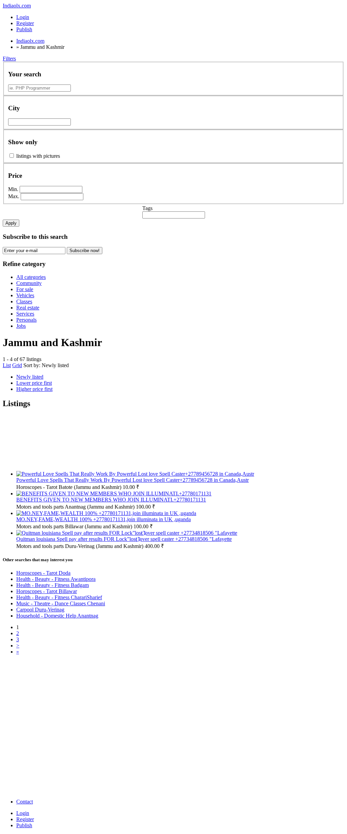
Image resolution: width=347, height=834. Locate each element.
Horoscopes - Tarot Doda (43, 573)
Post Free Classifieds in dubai (131, 738)
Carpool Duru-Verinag (40, 609)
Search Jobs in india (38, 729)
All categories (31, 277)
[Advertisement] (180, 443)
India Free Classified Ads (127, 709)
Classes (24, 301)
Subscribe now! (84, 250)
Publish (24, 825)
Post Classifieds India (40, 738)
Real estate (27, 307)
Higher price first (34, 389)
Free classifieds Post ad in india (133, 782)
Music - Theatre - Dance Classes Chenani (60, 603)
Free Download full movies (46, 771)
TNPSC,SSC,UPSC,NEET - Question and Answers (48, 750)
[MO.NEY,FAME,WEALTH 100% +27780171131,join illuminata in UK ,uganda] (106, 513)
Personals (26, 320)
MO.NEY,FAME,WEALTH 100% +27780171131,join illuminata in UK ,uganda (103, 519)
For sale (24, 289)
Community (29, 283)
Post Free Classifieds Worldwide (52, 688)
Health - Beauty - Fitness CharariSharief (59, 597)
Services (25, 314)
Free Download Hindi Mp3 (129, 762)
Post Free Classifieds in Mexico (134, 720)
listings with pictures (38, 156)
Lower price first (34, 383)
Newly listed (55, 365)
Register (25, 23)
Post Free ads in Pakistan (127, 697)
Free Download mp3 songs (129, 771)
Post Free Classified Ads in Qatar (135, 679)
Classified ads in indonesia (128, 688)
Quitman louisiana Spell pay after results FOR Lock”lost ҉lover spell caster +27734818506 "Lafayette (124, 539)
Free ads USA (32, 697)
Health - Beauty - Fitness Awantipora (56, 579)
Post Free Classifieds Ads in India (53, 679)
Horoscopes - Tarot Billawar (46, 591)
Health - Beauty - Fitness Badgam (52, 585)
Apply (11, 223)
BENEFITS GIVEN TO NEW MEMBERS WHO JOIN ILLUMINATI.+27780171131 (111, 500)
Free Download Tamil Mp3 (46, 762)
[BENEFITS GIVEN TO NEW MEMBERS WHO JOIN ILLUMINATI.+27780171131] (113, 493)
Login (22, 17)
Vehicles (25, 295)
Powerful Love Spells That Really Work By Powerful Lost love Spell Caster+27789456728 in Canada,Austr (132, 480)
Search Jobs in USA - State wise (134, 729)
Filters (9, 58)
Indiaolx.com (17, 5)
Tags (147, 208)
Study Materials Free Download (134, 750)
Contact (24, 801)
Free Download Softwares (45, 794)
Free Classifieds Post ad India (48, 667)
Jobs (21, 326)
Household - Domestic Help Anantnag (57, 616)
